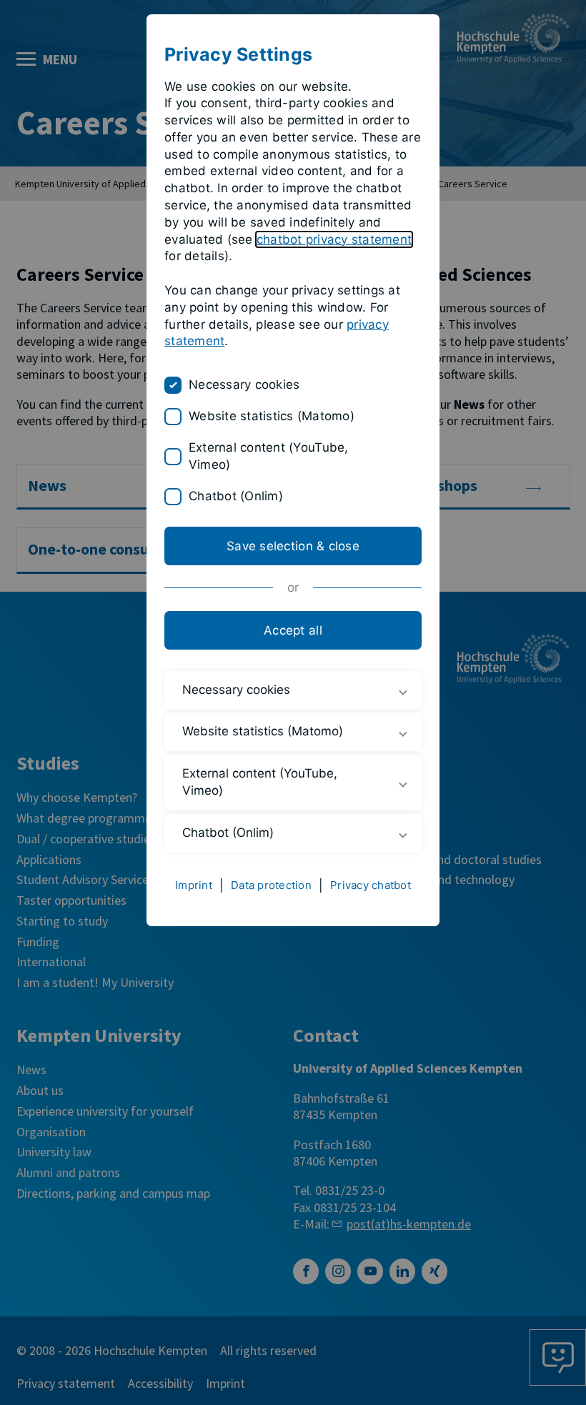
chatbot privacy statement (334, 239)
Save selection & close (293, 546)
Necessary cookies (244, 384)
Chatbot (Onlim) (236, 496)
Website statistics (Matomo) (271, 416)
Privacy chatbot (370, 885)
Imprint (193, 885)
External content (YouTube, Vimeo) (269, 456)
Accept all (293, 630)
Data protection (271, 885)
